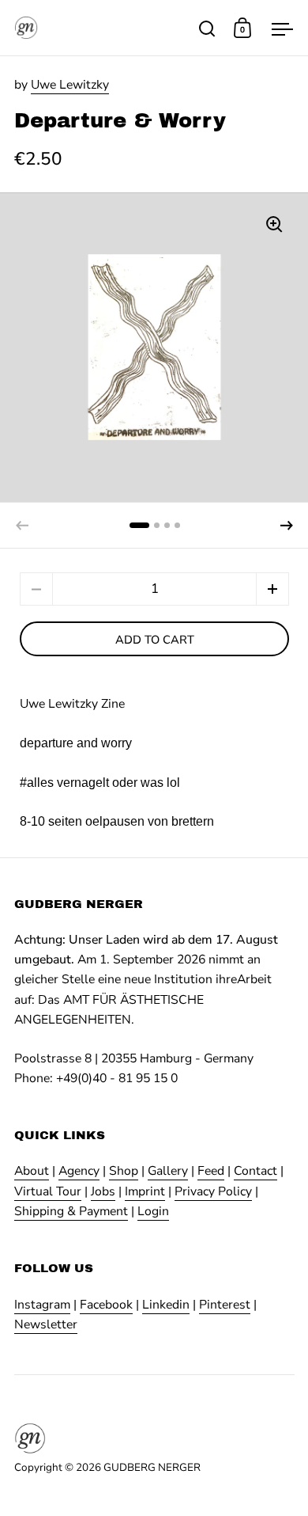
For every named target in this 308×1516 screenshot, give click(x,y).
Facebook (106, 1304)
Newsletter (45, 1324)
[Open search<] (207, 28)
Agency (79, 1171)
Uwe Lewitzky (70, 84)
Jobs (103, 1191)
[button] (286, 525)
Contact (255, 1171)
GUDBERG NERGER (152, 1467)
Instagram (42, 1304)
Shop (123, 1171)
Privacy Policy (213, 1191)
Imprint (145, 1191)
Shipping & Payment (71, 1211)
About (31, 1171)
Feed (210, 1171)
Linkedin (166, 1304)
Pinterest (224, 1304)
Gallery (168, 1171)
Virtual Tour (47, 1191)
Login (153, 1211)
